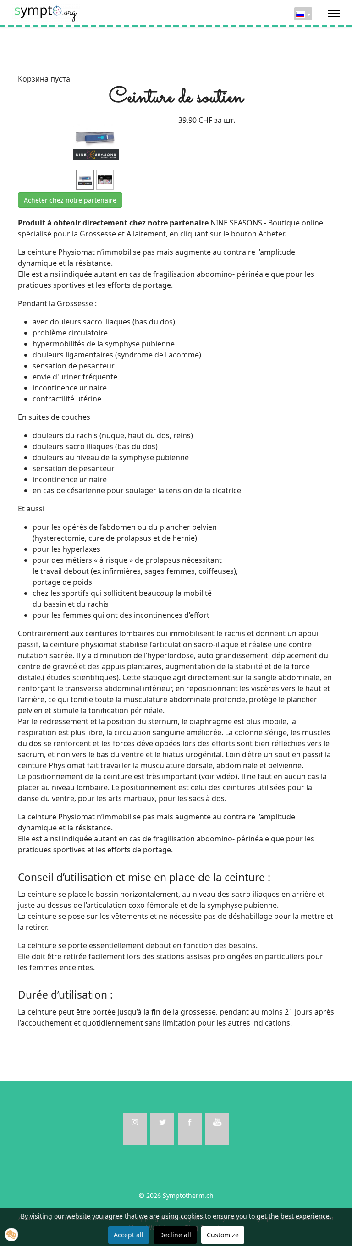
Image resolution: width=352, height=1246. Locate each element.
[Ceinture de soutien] (96, 141)
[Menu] (334, 13)
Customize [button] (223, 1234)
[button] (11, 1234)
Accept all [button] (128, 1234)
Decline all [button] (175, 1234)
